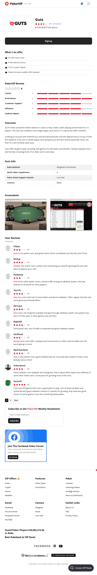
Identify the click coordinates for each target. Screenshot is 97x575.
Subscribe (14, 421)
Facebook (9, 507)
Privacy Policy (71, 515)
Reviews (57, 24)
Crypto (8, 487)
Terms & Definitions (74, 495)
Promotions (40, 487)
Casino (8, 491)
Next (16, 400)
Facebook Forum (12, 515)
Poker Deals (40, 483)
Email (37, 511)
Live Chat (39, 515)
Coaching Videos (73, 487)
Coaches (69, 483)
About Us (70, 507)
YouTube (8, 519)
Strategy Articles (72, 491)
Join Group (13, 457)
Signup (48, 41)
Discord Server (11, 511)
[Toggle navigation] (88, 3)
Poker (7, 483)
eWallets (8, 495)
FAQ (67, 511)
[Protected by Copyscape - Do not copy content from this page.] (63, 555)
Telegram (39, 507)
